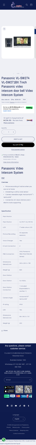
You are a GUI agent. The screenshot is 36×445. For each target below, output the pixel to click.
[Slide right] (22, 74)
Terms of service (13, 430)
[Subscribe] (30, 379)
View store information (11, 162)
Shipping (12, 102)
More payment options (18, 149)
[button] (4, 5)
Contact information (18, 433)
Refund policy (16, 427)
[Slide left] (13, 74)
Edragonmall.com (17, 425)
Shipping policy (24, 430)
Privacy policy (25, 427)
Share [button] (6, 330)
